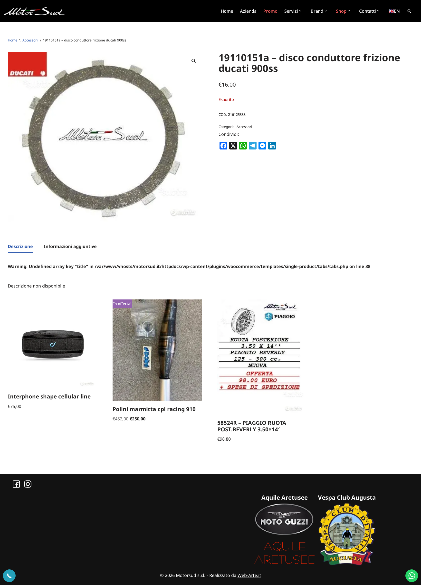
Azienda (248, 11)
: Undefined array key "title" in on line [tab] (189, 266)
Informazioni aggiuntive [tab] (70, 246)
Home (227, 11)
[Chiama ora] (9, 575)
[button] (301, 11)
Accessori (30, 40)
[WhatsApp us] (411, 575)
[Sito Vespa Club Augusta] (347, 564)
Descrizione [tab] (20, 246)
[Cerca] (409, 11)
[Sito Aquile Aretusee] (284, 564)
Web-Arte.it (249, 575)
